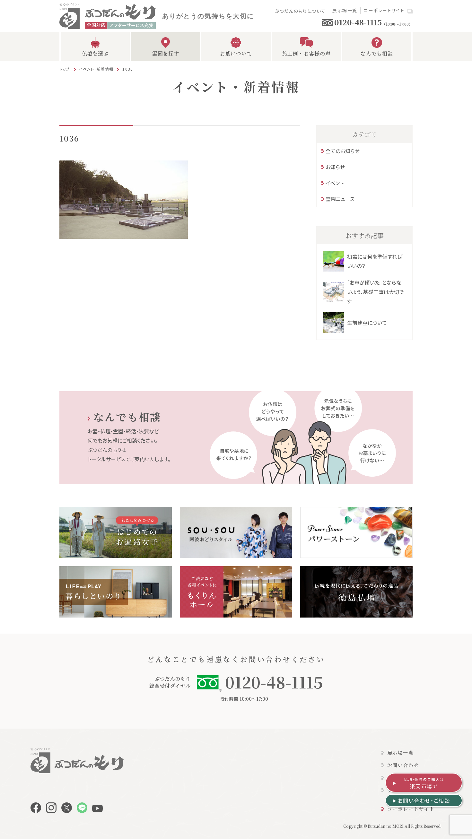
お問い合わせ (403, 765)
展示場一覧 (344, 10)
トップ (64, 69)
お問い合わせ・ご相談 (424, 800)
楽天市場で (424, 783)
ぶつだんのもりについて (300, 11)
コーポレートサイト (384, 10)
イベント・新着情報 (96, 69)
